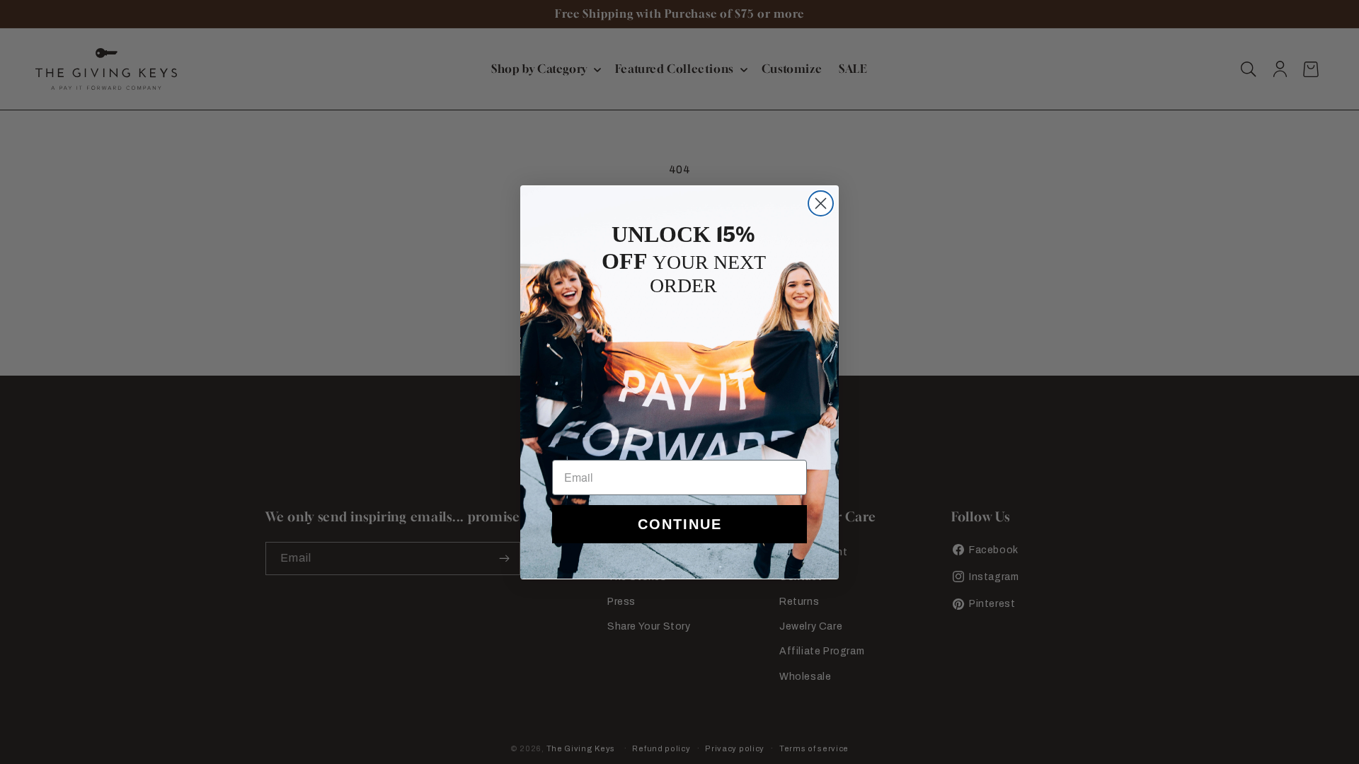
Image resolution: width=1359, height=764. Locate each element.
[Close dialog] (820, 203)
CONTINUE (680, 524)
